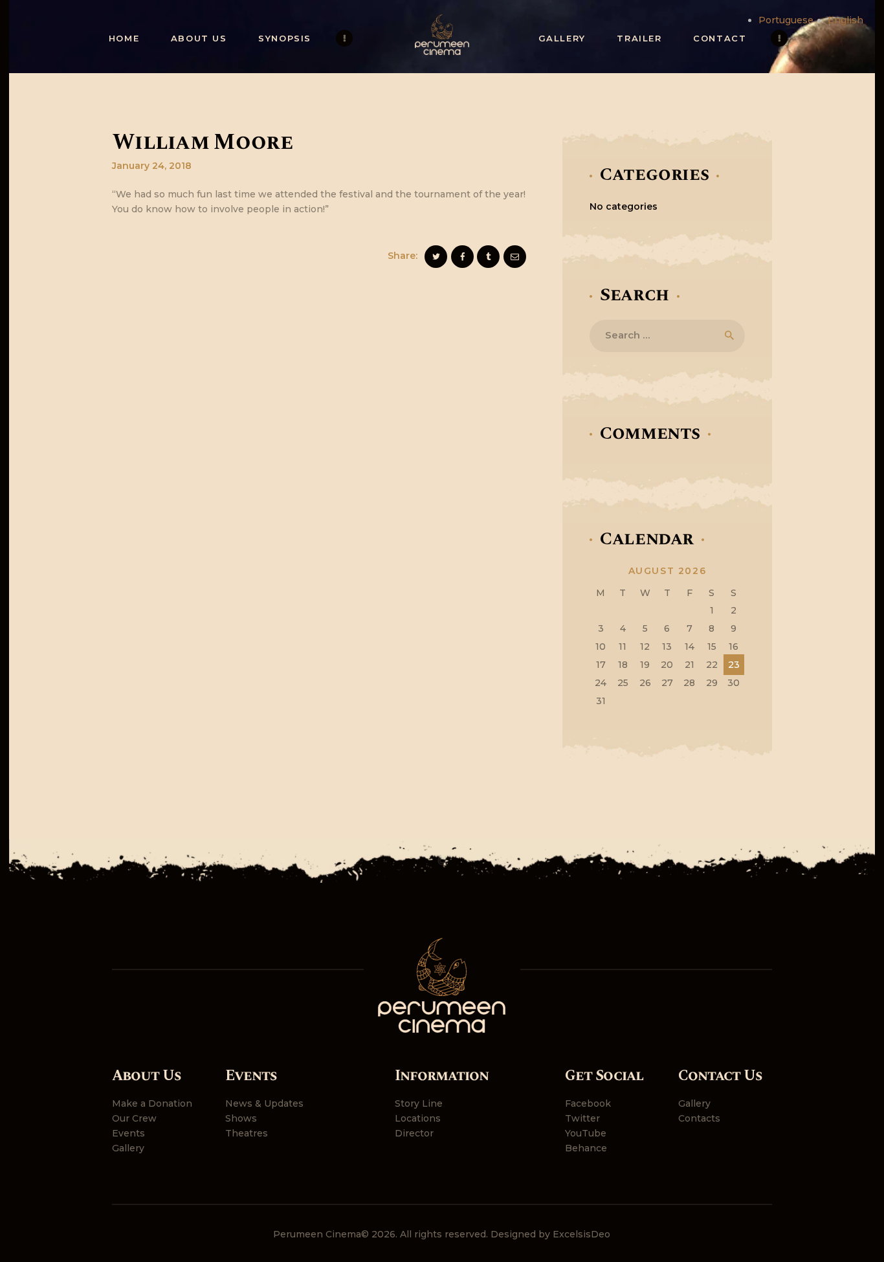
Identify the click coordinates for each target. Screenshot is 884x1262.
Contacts (699, 1118)
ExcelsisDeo (581, 1234)
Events (128, 1133)
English (845, 20)
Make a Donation (152, 1103)
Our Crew (134, 1118)
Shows (241, 1118)
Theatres (246, 1133)
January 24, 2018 (152, 166)
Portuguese (785, 20)
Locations (418, 1118)
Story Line (419, 1103)
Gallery (128, 1148)
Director (414, 1133)
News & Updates (264, 1103)
